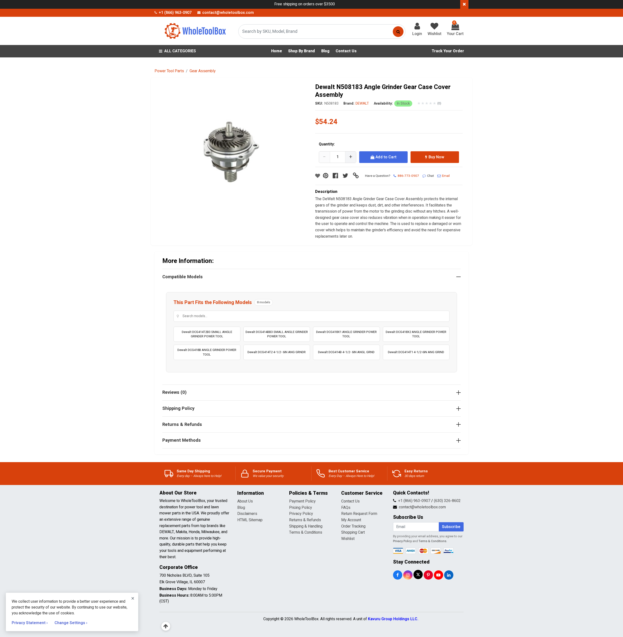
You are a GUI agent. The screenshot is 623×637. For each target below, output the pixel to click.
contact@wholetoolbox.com (422, 507)
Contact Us (350, 501)
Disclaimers (247, 514)
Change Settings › (71, 623)
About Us (245, 501)
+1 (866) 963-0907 (414, 501)
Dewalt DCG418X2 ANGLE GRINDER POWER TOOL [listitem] (416, 334)
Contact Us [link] (346, 51)
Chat (430, 175)
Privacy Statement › (30, 623)
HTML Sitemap (250, 520)
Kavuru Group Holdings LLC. (393, 619)
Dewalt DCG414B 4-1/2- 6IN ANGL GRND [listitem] (346, 352)
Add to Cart (386, 157)
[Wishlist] (317, 176)
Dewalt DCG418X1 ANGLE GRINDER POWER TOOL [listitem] (346, 334)
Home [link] (276, 51)
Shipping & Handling (305, 526)
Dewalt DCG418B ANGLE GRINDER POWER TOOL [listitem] (206, 352)
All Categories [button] (180, 51)
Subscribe (451, 527)
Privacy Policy (301, 514)
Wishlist (348, 539)
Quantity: (327, 144)
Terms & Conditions (305, 532)
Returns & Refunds (305, 520)
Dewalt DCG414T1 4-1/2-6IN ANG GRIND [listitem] (416, 352)
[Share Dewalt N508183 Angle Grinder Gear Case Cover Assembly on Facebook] (336, 175)
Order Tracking (353, 526)
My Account (351, 520)
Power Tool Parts (169, 71)
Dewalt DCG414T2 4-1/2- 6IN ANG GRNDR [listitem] (276, 352)
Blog (241, 508)
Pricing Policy (300, 508)
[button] (234, 157)
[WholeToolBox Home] (194, 30)
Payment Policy (302, 501)
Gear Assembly (203, 71)
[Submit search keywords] (398, 31)
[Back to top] (166, 626)
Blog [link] (325, 51)
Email (446, 175)
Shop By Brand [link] (301, 51)
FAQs (345, 508)
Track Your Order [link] (448, 51)
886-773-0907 (408, 175)
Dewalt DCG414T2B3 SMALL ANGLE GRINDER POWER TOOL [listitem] (207, 334)
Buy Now (436, 157)
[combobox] (321, 31)
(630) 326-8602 (447, 501)
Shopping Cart (353, 532)
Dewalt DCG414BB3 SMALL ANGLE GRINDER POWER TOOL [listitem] (277, 334)
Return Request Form (359, 514)
